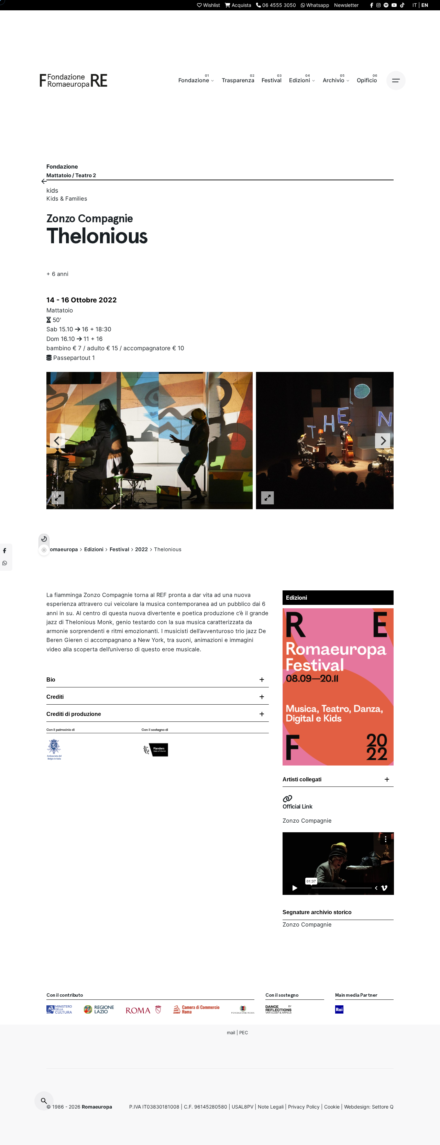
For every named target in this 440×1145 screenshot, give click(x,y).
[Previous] (57, 440)
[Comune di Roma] (143, 1009)
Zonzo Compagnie (307, 820)
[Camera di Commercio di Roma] (196, 1009)
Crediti (55, 697)
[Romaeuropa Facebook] (371, 5)
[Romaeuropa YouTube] (394, 5)
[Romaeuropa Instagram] (378, 5)
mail (231, 1032)
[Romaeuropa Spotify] (386, 5)
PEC (243, 1032)
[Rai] (339, 1009)
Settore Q (383, 1107)
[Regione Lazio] (99, 1009)
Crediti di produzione (73, 714)
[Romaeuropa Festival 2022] (338, 612)
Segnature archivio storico (317, 912)
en (424, 5)
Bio (50, 680)
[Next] (382, 440)
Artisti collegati (302, 779)
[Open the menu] (396, 80)
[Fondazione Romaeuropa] (73, 80)
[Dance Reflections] (278, 1009)
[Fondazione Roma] (242, 1009)
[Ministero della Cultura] (59, 1009)
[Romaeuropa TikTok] (402, 5)
